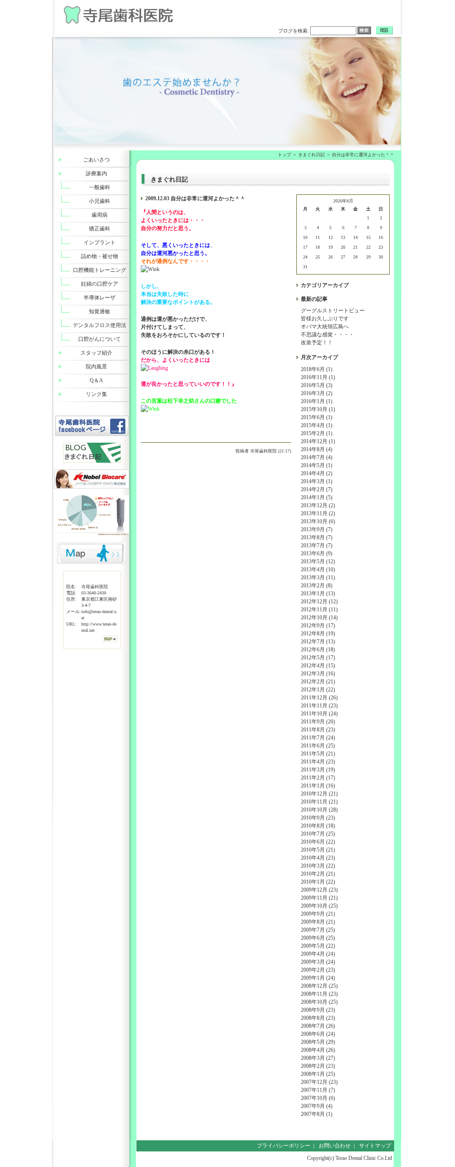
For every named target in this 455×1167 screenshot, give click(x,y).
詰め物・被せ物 (99, 256)
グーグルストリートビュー (333, 310)
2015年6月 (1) (316, 417)
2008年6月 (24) (318, 1034)
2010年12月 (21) (319, 794)
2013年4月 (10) (318, 569)
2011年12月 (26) (319, 698)
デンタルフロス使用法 (99, 325)
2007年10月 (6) (318, 1098)
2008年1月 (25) (318, 1074)
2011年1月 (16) (318, 786)
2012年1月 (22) (318, 689)
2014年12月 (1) (318, 441)
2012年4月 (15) (318, 665)
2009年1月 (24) (318, 978)
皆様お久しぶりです (325, 318)
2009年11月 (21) (319, 898)
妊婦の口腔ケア (99, 284)
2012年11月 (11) (319, 609)
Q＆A (96, 380)
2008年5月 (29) (318, 1042)
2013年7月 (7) (316, 545)
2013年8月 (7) (316, 537)
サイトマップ (375, 1146)
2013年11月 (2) (318, 513)
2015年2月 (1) (316, 433)
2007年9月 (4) (316, 1106)
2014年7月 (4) (316, 457)
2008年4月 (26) (318, 1050)
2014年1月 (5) (316, 497)
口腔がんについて (99, 339)
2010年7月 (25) (318, 834)
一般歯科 (99, 187)
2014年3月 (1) (316, 481)
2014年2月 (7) (316, 489)
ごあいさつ (96, 160)
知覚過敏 (99, 311)
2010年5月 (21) (318, 850)
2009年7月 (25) (318, 930)
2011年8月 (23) (318, 730)
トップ (284, 154)
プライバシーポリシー (283, 1146)
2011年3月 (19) (318, 770)
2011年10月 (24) (319, 714)
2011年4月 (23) (318, 762)
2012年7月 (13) (318, 641)
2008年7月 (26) (318, 1026)
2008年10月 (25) (319, 1002)
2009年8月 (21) (318, 922)
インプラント (100, 242)
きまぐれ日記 (311, 154)
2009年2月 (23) (318, 970)
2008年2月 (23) (318, 1066)
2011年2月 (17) (318, 778)
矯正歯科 (99, 229)
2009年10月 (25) (319, 906)
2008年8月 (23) (318, 1018)
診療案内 (96, 173)
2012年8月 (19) (318, 633)
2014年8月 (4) (316, 449)
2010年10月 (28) (319, 810)
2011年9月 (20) (318, 722)
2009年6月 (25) (318, 938)
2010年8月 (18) (318, 826)
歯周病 (100, 215)
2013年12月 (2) (318, 505)
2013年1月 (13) (318, 593)
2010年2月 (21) (318, 874)
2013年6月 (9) (316, 553)
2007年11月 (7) (318, 1090)
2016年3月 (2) (316, 393)
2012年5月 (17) (318, 657)
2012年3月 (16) (318, 673)
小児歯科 (99, 201)
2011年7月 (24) (318, 738)
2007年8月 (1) (316, 1114)
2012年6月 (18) (318, 649)
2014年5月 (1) (316, 465)
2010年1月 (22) (318, 882)
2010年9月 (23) (318, 818)
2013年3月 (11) (318, 577)
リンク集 (96, 394)
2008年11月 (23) (319, 994)
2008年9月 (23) (318, 1010)
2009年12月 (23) (319, 890)
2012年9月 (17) (318, 625)
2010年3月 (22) (318, 866)
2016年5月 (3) (316, 385)
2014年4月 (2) (316, 473)
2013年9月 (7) (316, 529)
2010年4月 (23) (318, 858)
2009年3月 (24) (318, 962)
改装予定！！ (317, 342)
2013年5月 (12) (318, 561)
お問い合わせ (335, 1146)
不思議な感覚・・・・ (327, 334)
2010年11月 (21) (319, 802)
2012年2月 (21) (318, 681)
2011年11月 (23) (319, 706)
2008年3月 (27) (318, 1058)
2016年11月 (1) (318, 377)
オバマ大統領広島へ (325, 326)
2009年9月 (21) (318, 914)
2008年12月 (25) (319, 986)
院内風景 (96, 366)
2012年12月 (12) (319, 601)
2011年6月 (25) (318, 746)
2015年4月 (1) (316, 425)
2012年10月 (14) (319, 617)
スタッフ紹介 (96, 353)
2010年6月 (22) (318, 842)
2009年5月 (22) (318, 946)
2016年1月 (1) (316, 401)
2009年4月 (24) (318, 954)
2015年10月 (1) (318, 409)
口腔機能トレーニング (99, 270)
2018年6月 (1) (316, 369)
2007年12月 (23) (319, 1082)
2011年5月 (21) (318, 754)
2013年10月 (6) (318, 521)
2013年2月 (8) (316, 585)
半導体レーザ (100, 298)
